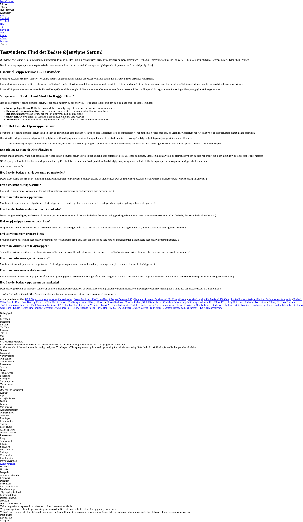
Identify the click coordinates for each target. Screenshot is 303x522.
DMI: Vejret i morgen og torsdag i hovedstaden (48, 299)
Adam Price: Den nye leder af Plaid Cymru (139, 308)
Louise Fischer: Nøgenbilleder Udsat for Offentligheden (41, 308)
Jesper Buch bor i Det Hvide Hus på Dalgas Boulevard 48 (103, 299)
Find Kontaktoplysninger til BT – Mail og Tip (54, 305)
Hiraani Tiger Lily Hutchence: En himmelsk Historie (240, 302)
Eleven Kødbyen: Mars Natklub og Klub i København (134, 302)
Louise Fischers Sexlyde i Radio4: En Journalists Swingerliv (261, 299)
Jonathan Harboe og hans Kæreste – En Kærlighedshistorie (192, 308)
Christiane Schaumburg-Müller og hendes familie (187, 302)
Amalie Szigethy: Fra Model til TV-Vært (208, 299)
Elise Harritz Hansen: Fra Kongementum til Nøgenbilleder (75, 302)
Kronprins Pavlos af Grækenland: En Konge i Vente (160, 299)
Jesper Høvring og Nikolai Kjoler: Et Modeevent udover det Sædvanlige (213, 305)
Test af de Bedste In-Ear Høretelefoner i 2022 (93, 308)
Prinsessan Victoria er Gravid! (94, 305)
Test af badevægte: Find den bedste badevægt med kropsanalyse (143, 305)
